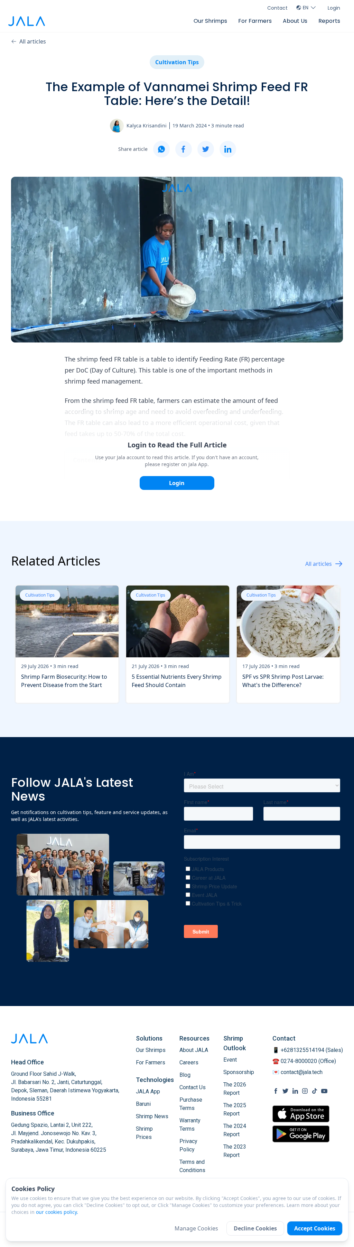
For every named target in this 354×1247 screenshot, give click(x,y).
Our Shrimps (210, 21)
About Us (295, 21)
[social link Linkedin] (295, 1091)
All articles (32, 41)
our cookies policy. (57, 1212)
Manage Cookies (196, 1228)
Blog (184, 1075)
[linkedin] (228, 149)
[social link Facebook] (275, 1091)
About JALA (193, 1050)
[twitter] (205, 149)
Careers (188, 1062)
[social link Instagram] (304, 1091)
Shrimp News (152, 1116)
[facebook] (183, 149)
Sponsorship (238, 1072)
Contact (277, 7)
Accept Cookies (314, 1228)
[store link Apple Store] (300, 1113)
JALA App (148, 1091)
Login (334, 7)
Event (230, 1059)
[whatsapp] (161, 149)
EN (305, 7)
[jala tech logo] (26, 21)
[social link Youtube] (324, 1091)
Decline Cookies (255, 1228)
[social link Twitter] (285, 1091)
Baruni (143, 1104)
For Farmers (255, 21)
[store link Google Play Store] (300, 1133)
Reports (329, 21)
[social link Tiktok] (314, 1091)
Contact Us (192, 1087)
